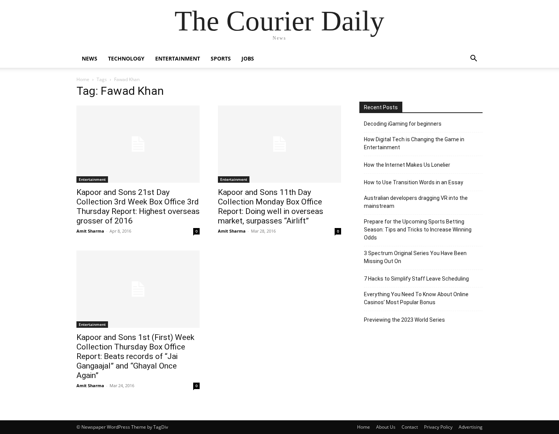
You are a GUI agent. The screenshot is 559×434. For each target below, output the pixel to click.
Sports (221, 58)
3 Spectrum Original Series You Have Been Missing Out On (415, 257)
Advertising (471, 427)
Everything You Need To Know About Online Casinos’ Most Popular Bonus (416, 298)
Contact (410, 427)
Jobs (247, 58)
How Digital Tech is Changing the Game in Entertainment (414, 143)
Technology (126, 58)
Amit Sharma (90, 231)
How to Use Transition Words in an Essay (413, 182)
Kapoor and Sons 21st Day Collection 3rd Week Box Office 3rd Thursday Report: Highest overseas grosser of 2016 (138, 206)
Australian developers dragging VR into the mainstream (416, 202)
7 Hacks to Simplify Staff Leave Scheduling (416, 279)
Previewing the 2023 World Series (404, 320)
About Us (385, 427)
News (89, 58)
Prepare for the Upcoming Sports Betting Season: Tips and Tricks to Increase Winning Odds (418, 230)
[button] (473, 59)
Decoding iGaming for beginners (402, 124)
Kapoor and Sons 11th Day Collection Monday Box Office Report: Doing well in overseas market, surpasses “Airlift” (270, 206)
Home (82, 79)
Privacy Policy (438, 427)
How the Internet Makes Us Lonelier (407, 165)
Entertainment (177, 58)
